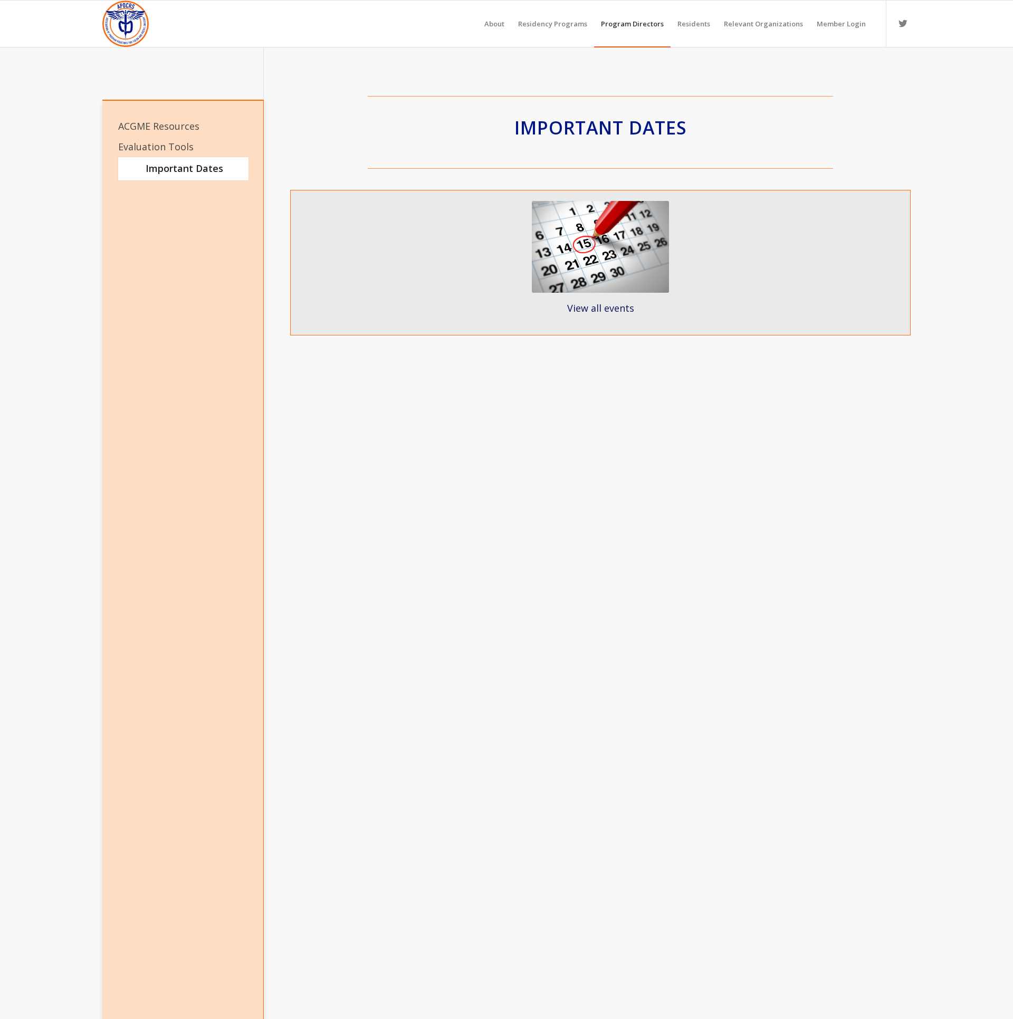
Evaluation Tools (156, 146)
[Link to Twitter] (903, 23)
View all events (600, 308)
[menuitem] (494, 24)
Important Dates (184, 168)
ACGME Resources (158, 126)
